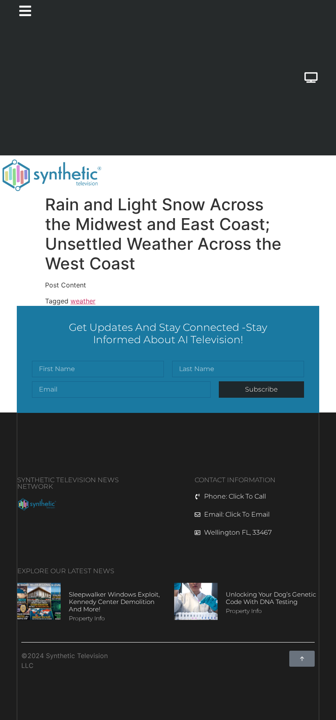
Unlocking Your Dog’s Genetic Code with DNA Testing (271, 598)
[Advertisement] (120, 89)
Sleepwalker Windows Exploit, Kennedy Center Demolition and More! (114, 601)
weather (82, 301)
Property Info (87, 618)
